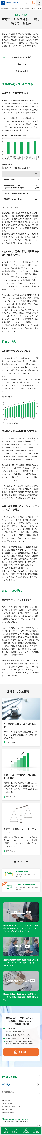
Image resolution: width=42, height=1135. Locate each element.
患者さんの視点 (22, 71)
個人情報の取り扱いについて (11, 1106)
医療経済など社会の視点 (22, 57)
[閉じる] (39, 1125)
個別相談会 (26, 1132)
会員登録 (32, 3)
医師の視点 (22, 64)
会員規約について (7, 1109)
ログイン (26, 3)
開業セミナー (16, 1132)
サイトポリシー (7, 1103)
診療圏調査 (36, 1132)
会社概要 (4, 1100)
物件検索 (6, 1132)
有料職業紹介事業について (10, 1112)
